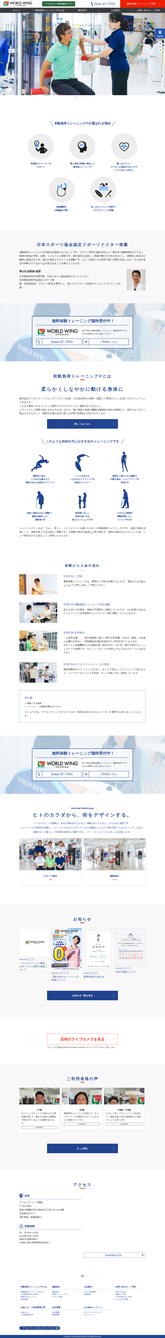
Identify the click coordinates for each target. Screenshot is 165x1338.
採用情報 (55, 1315)
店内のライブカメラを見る (82, 1039)
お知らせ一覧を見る (82, 995)
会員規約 (87, 1294)
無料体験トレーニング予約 (141, 3)
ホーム (16, 10)
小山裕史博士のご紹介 (30, 1294)
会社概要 (55, 1312)
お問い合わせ (120, 1292)
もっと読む (82, 1148)
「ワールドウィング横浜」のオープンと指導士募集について (33, 966)
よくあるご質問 (121, 1299)
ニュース (30, 959)
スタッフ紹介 (57, 1297)
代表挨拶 (24, 1299)
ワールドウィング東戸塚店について (58, 4)
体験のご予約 (120, 1294)
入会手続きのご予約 (123, 1297)
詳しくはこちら (82, 424)
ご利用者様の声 (27, 1315)
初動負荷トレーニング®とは (32, 1292)
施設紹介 (55, 1292)
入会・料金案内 (90, 1292)
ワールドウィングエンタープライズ (38, 1328)
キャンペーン (64, 973)
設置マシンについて (60, 1294)
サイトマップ (89, 1315)
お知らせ (24, 1312)
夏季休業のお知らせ (94, 976)
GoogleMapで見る (113, 1255)
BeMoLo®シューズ (28, 1297)
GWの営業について (126, 972)
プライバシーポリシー (93, 1312)
